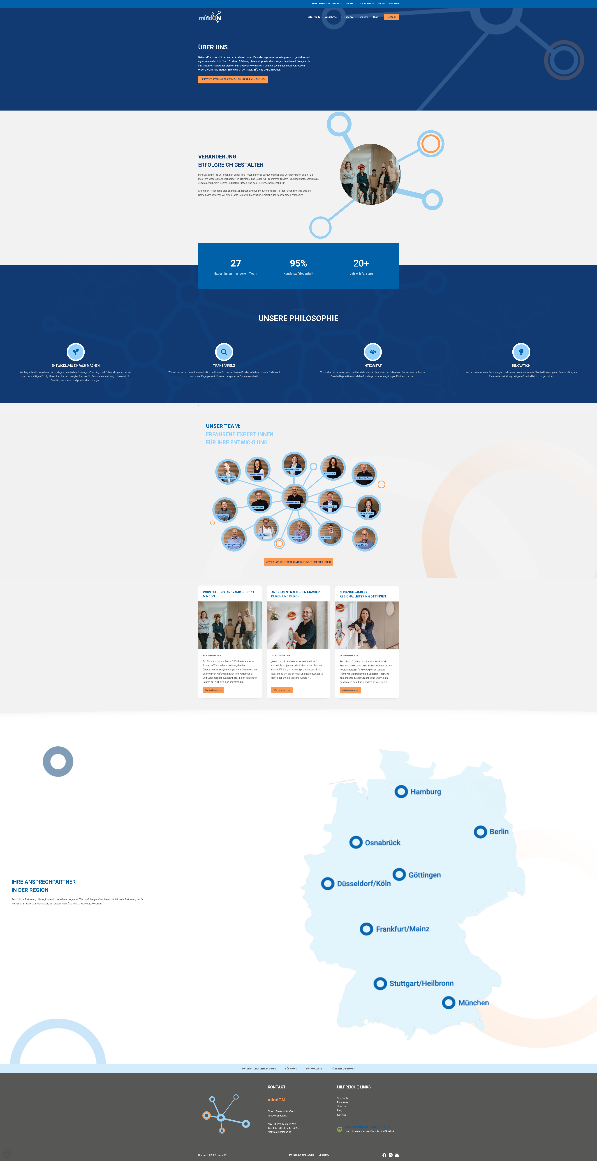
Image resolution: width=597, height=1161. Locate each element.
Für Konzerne (367, 4)
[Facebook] (384, 1155)
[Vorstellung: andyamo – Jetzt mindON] (230, 625)
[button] (7, 1154)
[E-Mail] (397, 1155)
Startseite (314, 17)
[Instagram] (391, 1155)
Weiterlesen (214, 691)
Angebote (331, 17)
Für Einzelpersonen (388, 4)
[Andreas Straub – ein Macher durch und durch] (298, 625)
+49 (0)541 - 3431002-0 (286, 1127)
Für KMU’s (351, 4)
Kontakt (391, 17)
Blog (375, 17)
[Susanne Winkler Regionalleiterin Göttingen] (367, 625)
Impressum (323, 1155)
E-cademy (347, 17)
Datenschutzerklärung (301, 1155)
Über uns (363, 17)
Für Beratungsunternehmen (327, 4)
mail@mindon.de (282, 1131)
